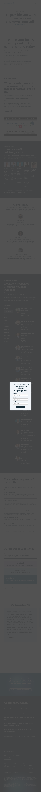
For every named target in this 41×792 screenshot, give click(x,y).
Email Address (16, 401)
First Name (15, 393)
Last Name (15, 397)
